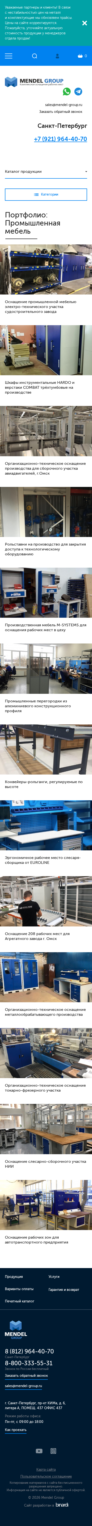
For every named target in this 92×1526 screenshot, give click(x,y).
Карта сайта (46, 1470)
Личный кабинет (57, 56)
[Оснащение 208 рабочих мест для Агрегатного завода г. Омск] (46, 901)
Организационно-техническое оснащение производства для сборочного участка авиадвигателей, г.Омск (45, 468)
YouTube (39, 1451)
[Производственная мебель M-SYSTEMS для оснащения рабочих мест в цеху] (46, 593)
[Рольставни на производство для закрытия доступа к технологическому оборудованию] (46, 512)
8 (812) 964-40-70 (29, 1351)
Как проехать (15, 1430)
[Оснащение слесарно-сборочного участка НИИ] (46, 1129)
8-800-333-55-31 (29, 1363)
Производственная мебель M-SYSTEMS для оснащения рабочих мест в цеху (45, 627)
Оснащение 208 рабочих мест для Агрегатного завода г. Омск (37, 936)
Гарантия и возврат (64, 1290)
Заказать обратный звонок (60, 112)
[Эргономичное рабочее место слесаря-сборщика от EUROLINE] (46, 825)
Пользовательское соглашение (46, 1476)
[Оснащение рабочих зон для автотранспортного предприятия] (46, 1205)
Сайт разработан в (39, 1505)
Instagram (53, 1451)
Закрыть (84, 23)
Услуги (54, 1277)
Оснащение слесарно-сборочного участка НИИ (45, 1164)
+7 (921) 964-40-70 (60, 139)
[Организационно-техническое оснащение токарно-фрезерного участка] (46, 1053)
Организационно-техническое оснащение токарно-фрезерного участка (45, 1088)
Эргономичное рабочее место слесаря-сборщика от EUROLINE (43, 860)
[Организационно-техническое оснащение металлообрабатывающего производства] (46, 977)
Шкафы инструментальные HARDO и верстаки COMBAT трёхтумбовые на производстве (40, 387)
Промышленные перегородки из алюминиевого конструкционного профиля (38, 706)
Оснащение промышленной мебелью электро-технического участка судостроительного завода (40, 306)
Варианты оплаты (19, 1289)
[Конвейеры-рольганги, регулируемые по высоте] (46, 749)
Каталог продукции (23, 171)
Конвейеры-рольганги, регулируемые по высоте (44, 784)
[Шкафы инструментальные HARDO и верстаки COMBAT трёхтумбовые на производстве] (46, 350)
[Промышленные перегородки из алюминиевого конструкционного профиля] (46, 668)
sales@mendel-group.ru (63, 105)
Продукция (14, 1277)
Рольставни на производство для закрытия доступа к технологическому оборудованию (45, 549)
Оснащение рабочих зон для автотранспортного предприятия (36, 1240)
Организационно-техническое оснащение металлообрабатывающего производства (45, 1012)
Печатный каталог (19, 1301)
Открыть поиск (34, 56)
